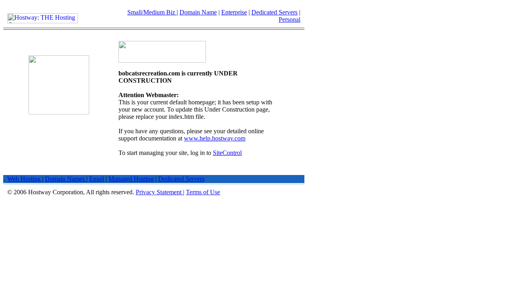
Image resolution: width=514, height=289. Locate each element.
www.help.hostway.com (214, 138)
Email (96, 178)
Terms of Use (203, 192)
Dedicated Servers (274, 12)
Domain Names (65, 178)
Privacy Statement (159, 192)
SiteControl (227, 152)
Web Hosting (24, 178)
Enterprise (234, 12)
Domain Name (198, 12)
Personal (289, 19)
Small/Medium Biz (152, 12)
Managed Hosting (131, 178)
